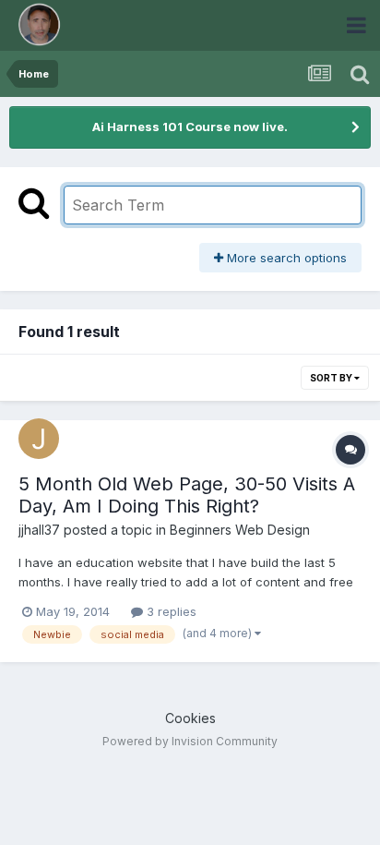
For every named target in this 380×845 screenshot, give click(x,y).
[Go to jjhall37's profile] (38, 438)
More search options (285, 257)
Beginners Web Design (240, 529)
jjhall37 (39, 529)
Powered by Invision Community (190, 741)
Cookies (190, 718)
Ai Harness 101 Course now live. (190, 126)
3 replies (169, 611)
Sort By (332, 377)
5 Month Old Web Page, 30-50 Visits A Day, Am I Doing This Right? (186, 495)
